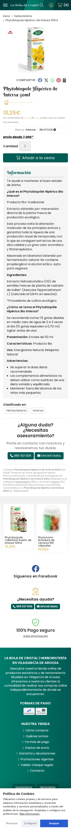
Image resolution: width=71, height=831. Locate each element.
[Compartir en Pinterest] (58, 80)
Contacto (37, 771)
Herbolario (47, 787)
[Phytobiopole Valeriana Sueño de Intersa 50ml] (18, 519)
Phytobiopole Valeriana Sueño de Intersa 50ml (18, 540)
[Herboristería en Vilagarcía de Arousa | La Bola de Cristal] (25, 5)
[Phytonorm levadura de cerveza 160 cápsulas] (52, 519)
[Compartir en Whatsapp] (53, 80)
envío (26, 117)
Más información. (30, 813)
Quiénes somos (37, 736)
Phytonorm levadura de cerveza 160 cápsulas (46, 541)
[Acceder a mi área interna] (51, 5)
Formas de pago (37, 742)
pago (37, 117)
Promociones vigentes (37, 759)
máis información (35, 636)
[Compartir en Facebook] (40, 80)
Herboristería (22, 481)
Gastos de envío (37, 748)
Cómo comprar (37, 730)
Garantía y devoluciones (37, 753)
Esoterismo (24, 787)
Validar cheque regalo (37, 765)
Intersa (55, 481)
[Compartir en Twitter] (46, 80)
